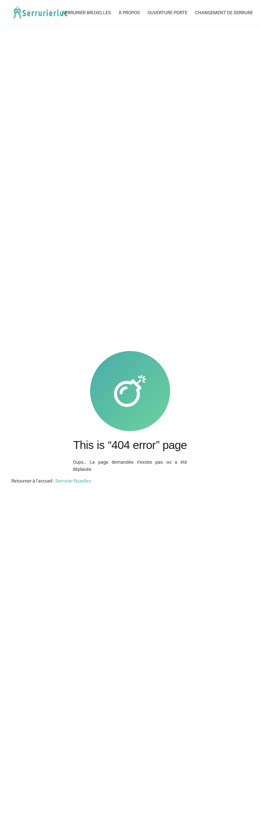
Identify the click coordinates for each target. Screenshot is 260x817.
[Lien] (39, 13)
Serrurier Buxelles (73, 481)
